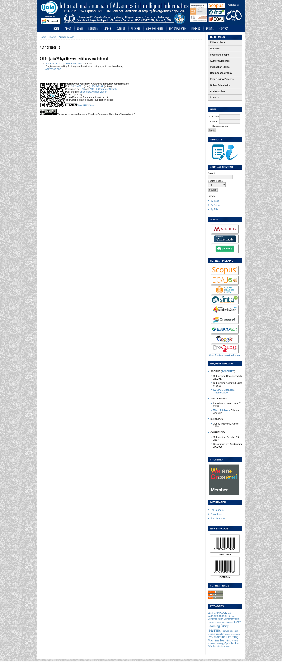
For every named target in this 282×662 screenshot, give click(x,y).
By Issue (214, 201)
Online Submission (220, 85)
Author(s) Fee (217, 91)
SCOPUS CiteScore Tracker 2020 (224, 391)
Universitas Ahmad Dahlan (93, 91)
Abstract (50, 69)
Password (213, 121)
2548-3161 (97, 86)
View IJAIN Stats (85, 105)
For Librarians (217, 518)
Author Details (66, 37)
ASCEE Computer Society (103, 89)
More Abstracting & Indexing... (225, 355)
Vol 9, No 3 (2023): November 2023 (63, 63)
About (68, 28)
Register (93, 28)
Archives (135, 28)
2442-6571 (77, 86)
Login (80, 28)
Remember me (220, 126)
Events (210, 28)
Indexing (195, 28)
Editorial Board (177, 28)
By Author (215, 205)
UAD (82, 89)
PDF (59, 69)
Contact (223, 28)
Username (213, 116)
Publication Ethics (220, 67)
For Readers (216, 510)
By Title (214, 209)
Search (107, 28)
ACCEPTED (228, 371)
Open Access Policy (221, 73)
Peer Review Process (222, 79)
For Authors (216, 514)
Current (121, 28)
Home (56, 28)
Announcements (154, 28)
